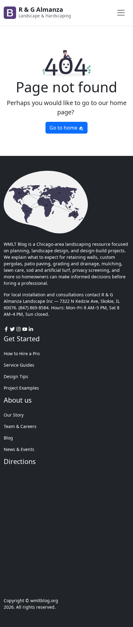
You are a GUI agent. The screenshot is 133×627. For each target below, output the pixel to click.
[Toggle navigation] (121, 13)
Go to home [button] (64, 127)
